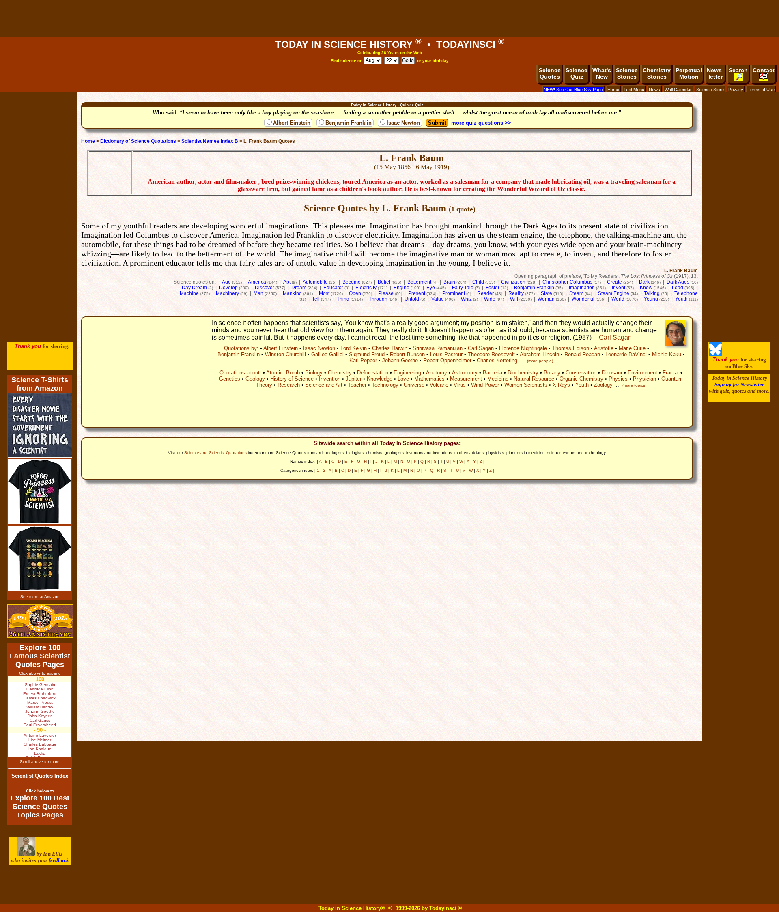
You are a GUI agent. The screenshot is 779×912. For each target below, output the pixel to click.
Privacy (735, 89)
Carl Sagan (615, 337)
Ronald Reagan (582, 354)
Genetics (229, 379)
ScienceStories (627, 73)
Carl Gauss (40, 720)
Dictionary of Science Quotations (138, 141)
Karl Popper (363, 360)
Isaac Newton (403, 123)
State (546, 293)
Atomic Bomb (283, 373)
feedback (59, 860)
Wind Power (485, 385)
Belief (384, 282)
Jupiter (354, 379)
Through (378, 299)
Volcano (439, 385)
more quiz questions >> (481, 123)
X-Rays (561, 385)
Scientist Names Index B (209, 141)
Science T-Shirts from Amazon (39, 384)
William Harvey (39, 707)
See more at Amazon (40, 596)
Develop (228, 287)
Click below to (40, 791)
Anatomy (436, 373)
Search (738, 70)
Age (226, 282)
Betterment (419, 282)
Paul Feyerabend (40, 725)
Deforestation (372, 373)
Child (478, 282)
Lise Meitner (39, 740)
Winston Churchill (285, 354)
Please (386, 293)
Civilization (513, 282)
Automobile (315, 282)
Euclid (39, 753)
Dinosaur (612, 373)
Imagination (582, 287)
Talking (652, 293)
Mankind (292, 293)
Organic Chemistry (581, 379)
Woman (546, 299)
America (257, 282)
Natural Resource (534, 379)
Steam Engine (613, 293)
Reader (485, 293)
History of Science (292, 379)
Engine (401, 287)
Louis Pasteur (446, 354)
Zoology (603, 385)
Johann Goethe (400, 360)
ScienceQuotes (550, 73)
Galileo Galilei (327, 354)
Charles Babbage (40, 744)
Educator (333, 287)
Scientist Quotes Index (39, 776)
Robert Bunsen (407, 354)
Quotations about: (240, 373)
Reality (516, 293)
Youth (681, 299)
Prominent (453, 293)
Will (514, 299)
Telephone (686, 293)
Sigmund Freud (367, 354)
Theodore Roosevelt (491, 354)
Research (289, 385)
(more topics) (634, 385)
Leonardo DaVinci (626, 354)
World (617, 299)
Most (324, 293)
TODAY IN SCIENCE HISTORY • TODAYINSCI (389, 44)
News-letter (715, 73)
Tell (316, 299)
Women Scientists (525, 385)
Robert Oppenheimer (447, 360)
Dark (644, 282)
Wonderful (583, 299)
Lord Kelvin (353, 348)
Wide (489, 299)
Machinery (227, 293)
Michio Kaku (666, 354)
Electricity (366, 287)
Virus (460, 385)
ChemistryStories (657, 73)
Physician (644, 379)
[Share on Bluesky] (715, 354)
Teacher (357, 385)
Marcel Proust (40, 702)
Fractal (671, 373)
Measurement (466, 379)
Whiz (466, 299)
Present (416, 293)
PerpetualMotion (689, 73)
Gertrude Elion (40, 689)
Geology (255, 379)
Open (355, 293)
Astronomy (465, 373)
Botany (552, 373)
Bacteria (492, 373)
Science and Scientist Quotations (215, 452)
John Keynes (40, 716)
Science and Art (323, 385)
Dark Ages (678, 282)
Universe (414, 385)
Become (351, 282)
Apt (287, 282)
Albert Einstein (291, 123)
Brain (449, 282)
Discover (264, 287)
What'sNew (601, 73)
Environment (642, 373)
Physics (618, 379)
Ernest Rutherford (39, 693)
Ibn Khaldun (40, 748)
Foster (492, 287)
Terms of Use (761, 89)
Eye (430, 287)
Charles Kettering (497, 360)
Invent (618, 287)
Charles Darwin (389, 348)
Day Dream (194, 287)
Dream (298, 287)
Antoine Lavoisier (40, 735)
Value (437, 299)
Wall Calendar (678, 89)
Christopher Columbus (567, 282)
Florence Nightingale (523, 348)
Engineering (407, 373)
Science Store (710, 89)
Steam (576, 293)
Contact (764, 70)
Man (258, 293)
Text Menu (634, 89)
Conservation (581, 373)
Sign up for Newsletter (739, 384)
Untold (412, 299)
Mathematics (429, 379)
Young (651, 299)
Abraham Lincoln (539, 354)
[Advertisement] (389, 18)
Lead (677, 287)
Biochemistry (523, 373)
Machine (189, 293)
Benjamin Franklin (348, 123)
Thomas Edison (570, 348)
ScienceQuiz (576, 73)
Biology (314, 373)
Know (646, 287)
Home (613, 89)
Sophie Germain (40, 684)
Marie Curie (632, 348)
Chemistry (340, 373)
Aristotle (603, 348)
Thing (343, 299)
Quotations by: (241, 348)
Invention (329, 379)
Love (403, 379)
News (654, 89)
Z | (482, 461)
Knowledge (379, 379)
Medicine (497, 379)
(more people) (540, 361)
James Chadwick (40, 698)
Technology (385, 385)
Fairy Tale (462, 287)
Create (614, 282)
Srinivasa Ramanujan (438, 348)
